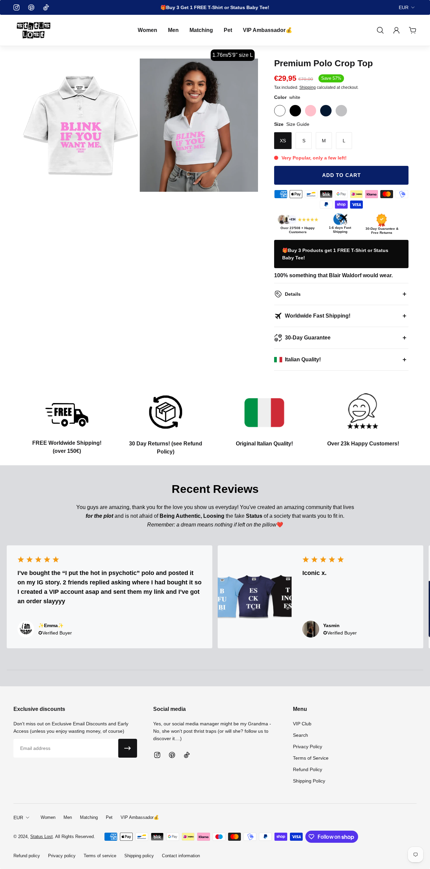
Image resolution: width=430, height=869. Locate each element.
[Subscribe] (127, 748)
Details (293, 294)
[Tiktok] (46, 7)
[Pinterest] (31, 7)
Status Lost (41, 836)
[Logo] (33, 30)
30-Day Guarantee (308, 337)
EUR (403, 7)
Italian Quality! (303, 359)
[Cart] (412, 30)
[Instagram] (16, 7)
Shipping (307, 87)
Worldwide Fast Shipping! (317, 316)
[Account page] (396, 30)
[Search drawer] (380, 30)
